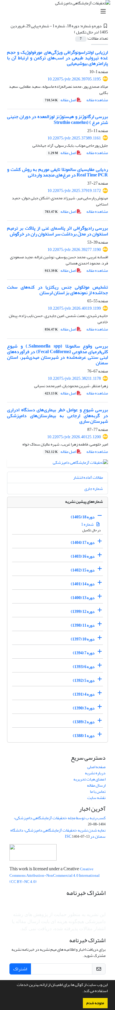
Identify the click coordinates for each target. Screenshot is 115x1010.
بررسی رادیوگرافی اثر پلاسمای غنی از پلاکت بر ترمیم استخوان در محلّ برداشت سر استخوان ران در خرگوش (57, 231)
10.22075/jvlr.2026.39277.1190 (74, 250)
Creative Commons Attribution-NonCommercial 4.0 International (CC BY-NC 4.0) (54, 875)
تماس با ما (98, 791)
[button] (81, 991)
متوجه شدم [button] (95, 1002)
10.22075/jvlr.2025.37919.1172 (74, 191)
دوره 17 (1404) (83, 543)
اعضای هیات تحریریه (89, 779)
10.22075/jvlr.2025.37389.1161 (74, 138)
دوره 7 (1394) (84, 653)
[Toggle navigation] (59, 11)
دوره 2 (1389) (84, 722)
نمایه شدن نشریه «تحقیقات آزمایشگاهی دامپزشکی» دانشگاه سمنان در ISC (58, 833)
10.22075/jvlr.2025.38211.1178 (74, 378)
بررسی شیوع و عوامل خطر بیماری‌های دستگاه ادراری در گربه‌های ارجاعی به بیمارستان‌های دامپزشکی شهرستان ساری (57, 415)
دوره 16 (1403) (83, 556)
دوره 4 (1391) (84, 694)
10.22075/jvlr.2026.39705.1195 (74, 79)
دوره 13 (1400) (83, 598)
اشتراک (20, 969)
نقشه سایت (96, 798)
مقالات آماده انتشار (88, 477)
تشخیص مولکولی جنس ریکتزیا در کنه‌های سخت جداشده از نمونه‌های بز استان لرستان (57, 290)
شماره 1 (87, 524)
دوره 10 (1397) (83, 639)
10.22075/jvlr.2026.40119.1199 (74, 308)
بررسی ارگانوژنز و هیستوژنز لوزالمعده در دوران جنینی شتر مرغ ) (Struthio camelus (57, 119)
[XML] (71, 32)
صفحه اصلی (96, 767)
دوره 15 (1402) (83, 570)
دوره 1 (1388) (84, 736)
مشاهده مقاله (97, 100)
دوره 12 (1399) (83, 612)
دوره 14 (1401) (83, 584)
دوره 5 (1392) (84, 680)
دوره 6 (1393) (84, 667)
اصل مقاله (61, 100)
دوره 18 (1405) (83, 517)
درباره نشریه (95, 773)
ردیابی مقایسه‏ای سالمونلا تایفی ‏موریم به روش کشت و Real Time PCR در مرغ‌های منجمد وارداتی (57, 172)
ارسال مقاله (96, 785)
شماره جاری (93, 489)
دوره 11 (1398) (83, 625)
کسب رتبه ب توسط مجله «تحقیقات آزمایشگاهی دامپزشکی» (60, 818)
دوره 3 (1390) (84, 708)
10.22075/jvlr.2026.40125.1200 (74, 437)
